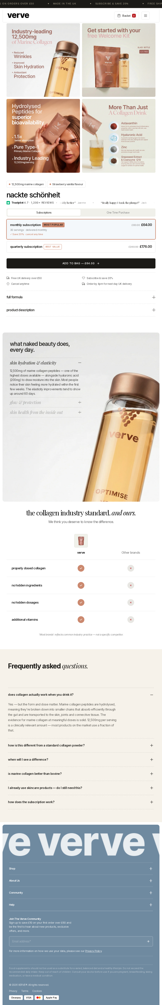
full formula (14, 297)
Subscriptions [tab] (43, 212)
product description (21, 310)
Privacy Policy (93, 951)
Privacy (13, 991)
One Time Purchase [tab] (118, 212)
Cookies (37, 991)
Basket (128, 15)
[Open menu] (146, 16)
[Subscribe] (148, 941)
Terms (24, 991)
